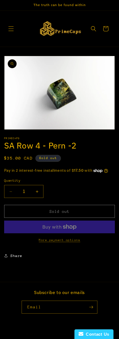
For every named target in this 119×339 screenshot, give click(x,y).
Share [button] (16, 256)
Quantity (12, 180)
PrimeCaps (50, 334)
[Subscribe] (91, 307)
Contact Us (96, 334)
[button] (11, 29)
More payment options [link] (59, 240)
